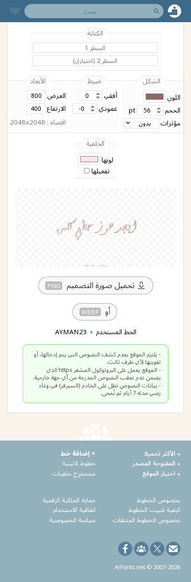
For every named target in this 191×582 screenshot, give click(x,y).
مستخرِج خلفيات (74, 473)
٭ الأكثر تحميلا (162, 453)
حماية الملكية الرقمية (69, 500)
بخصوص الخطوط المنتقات (146, 520)
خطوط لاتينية (79, 463)
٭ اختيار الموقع (161, 473)
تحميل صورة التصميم (91, 285)
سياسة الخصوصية (72, 520)
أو (95, 311)
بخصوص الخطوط (158, 500)
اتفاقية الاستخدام (74, 509)
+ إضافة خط (78, 453)
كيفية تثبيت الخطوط (154, 509)
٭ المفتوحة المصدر (156, 463)
